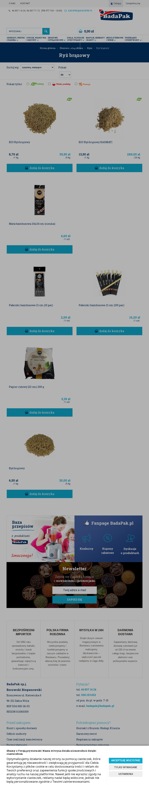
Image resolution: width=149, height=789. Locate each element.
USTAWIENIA (125, 774)
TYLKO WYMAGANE (125, 767)
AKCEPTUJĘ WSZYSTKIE (125, 760)
